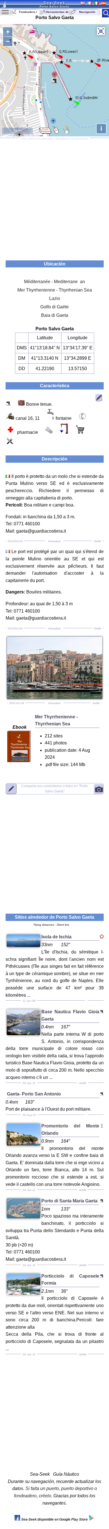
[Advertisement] (54, 197)
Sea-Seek (54, 3)
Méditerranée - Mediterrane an (54, 281)
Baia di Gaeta (54, 315)
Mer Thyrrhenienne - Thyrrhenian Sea (54, 290)
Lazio (54, 298)
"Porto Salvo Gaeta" (54, 788)
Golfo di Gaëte (54, 306)
